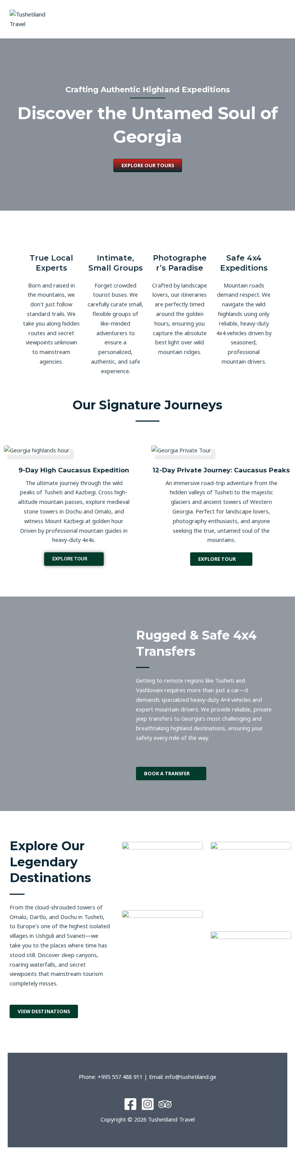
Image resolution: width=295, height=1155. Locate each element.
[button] (221, 19)
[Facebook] (130, 1104)
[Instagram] (147, 1104)
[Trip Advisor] (165, 1104)
